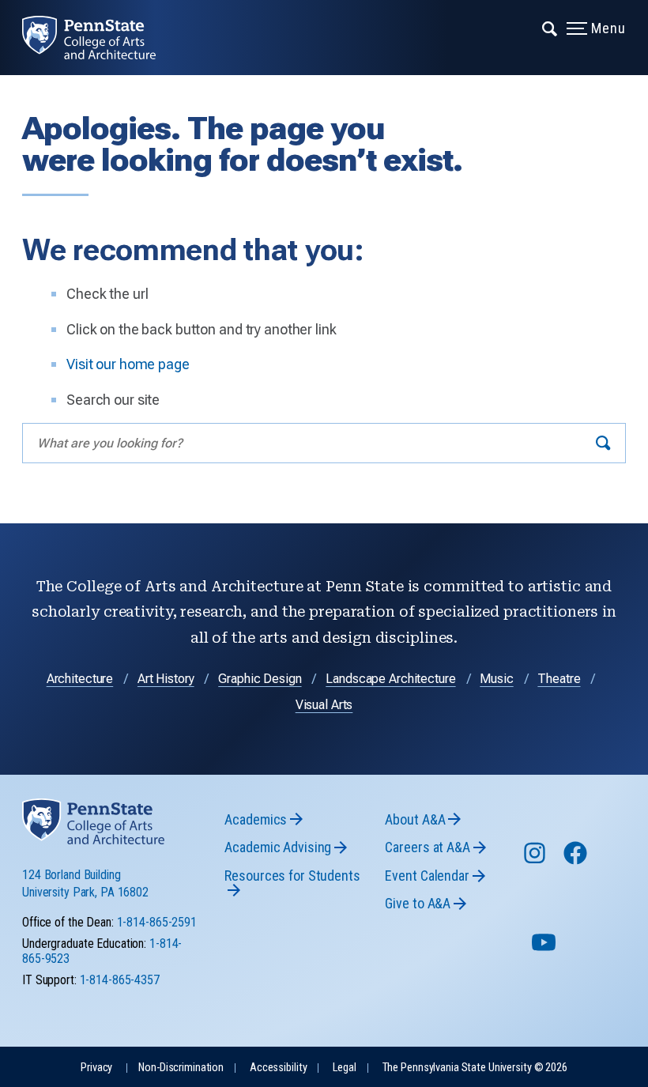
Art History (166, 678)
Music (496, 678)
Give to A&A (417, 903)
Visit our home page (128, 364)
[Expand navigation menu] (550, 28)
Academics (255, 819)
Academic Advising (277, 847)
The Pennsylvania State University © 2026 (474, 1067)
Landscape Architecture (390, 678)
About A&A (415, 819)
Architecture (80, 678)
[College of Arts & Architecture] (100, 37)
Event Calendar (427, 875)
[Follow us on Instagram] (536, 860)
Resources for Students (292, 875)
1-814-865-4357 (120, 979)
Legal (344, 1067)
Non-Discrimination (181, 1067)
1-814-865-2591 (157, 922)
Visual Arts (324, 704)
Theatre (558, 678)
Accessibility (278, 1067)
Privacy (96, 1067)
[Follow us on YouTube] (545, 949)
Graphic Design (259, 678)
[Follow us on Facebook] (576, 860)
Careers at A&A (427, 847)
